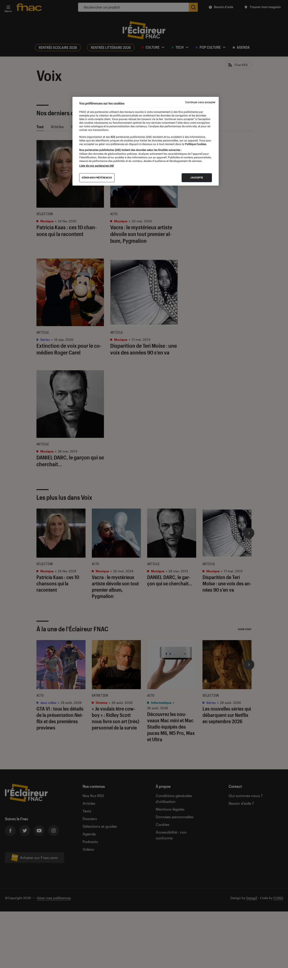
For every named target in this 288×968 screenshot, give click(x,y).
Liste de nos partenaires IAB (96, 165)
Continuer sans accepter (200, 102)
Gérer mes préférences (97, 177)
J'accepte (196, 177)
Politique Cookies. (195, 144)
